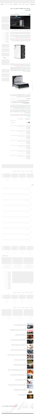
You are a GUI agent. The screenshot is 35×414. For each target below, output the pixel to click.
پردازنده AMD (17, 38)
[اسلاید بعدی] (1, 63)
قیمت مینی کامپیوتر (17, 115)
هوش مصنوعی (28, 37)
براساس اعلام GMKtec (27, 38)
